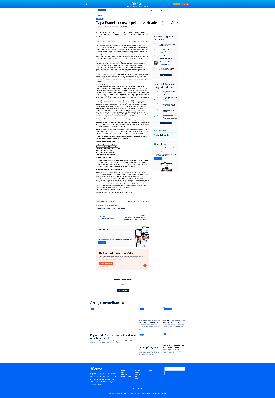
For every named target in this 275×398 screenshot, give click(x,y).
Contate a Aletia (156, 393)
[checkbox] (154, 154)
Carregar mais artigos (165, 75)
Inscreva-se (137, 374)
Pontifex (109, 152)
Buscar (106, 4)
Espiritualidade (153, 10)
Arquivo (129, 10)
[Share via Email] (146, 41)
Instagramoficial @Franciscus (106, 154)
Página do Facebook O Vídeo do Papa (108, 149)
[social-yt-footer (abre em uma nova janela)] (133, 389)
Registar (175, 4)
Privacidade (163, 393)
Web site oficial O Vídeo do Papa (106, 145)
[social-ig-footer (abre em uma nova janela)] (141, 389)
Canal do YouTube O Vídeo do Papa (107, 147)
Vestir (136, 376)
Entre (129, 284)
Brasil (181, 10)
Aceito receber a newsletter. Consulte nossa (115, 239)
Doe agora (184, 4)
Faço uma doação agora (105, 263)
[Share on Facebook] (138, 41)
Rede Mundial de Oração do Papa (134, 101)
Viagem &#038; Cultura (126, 376)
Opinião (123, 10)
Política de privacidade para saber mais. (124, 239)
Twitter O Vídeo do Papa (104, 150)
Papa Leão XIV (173, 10)
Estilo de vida (144, 10)
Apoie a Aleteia (120, 393)
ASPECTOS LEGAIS (135, 393)
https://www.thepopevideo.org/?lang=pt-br (122, 166)
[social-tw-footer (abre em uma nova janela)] (139, 389)
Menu (94, 10)
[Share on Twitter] (143, 41)
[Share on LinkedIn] (141, 41)
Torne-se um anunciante (146, 393)
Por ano (150, 370)
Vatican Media (143, 164)
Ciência (142, 335)
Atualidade (136, 10)
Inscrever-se (101, 242)
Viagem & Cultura (164, 10)
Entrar (170, 4)
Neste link (105, 138)
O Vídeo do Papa (114, 26)
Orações (101, 10)
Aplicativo (137, 372)
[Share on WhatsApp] (148, 41)
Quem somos (127, 393)
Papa (114, 208)
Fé (165, 333)
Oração (109, 208)
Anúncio (136, 378)
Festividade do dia (161, 135)
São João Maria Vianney (143, 6)
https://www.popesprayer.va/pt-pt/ (109, 189)
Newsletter (137, 370)
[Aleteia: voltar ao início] (137, 3)
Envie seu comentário (123, 290)
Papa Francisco (121, 208)
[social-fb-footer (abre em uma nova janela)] (136, 389)
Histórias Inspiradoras (113, 10)
